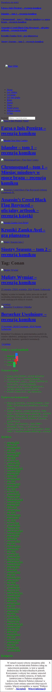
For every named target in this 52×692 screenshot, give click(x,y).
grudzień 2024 (13, 494)
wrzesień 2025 (13, 471)
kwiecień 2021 (13, 608)
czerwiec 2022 (13, 572)
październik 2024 (15, 499)
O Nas (10, 113)
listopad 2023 (13, 528)
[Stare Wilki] (11, 66)
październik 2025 (15, 468)
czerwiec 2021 (13, 603)
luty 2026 (11, 458)
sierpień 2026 (13, 442)
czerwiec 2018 (13, 650)
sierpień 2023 (13, 536)
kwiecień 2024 (13, 515)
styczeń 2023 (13, 554)
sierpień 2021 (13, 598)
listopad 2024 (13, 497)
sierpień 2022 (13, 567)
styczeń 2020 (13, 647)
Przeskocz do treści (10, 2)
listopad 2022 (13, 559)
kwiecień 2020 (13, 639)
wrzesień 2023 (13, 533)
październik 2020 (15, 624)
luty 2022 (11, 582)
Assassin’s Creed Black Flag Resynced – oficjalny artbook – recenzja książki (25, 28)
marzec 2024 (13, 517)
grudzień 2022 (13, 556)
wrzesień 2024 (13, 502)
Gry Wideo (12, 92)
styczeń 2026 (13, 460)
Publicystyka (13, 108)
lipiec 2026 (12, 445)
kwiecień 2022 (13, 577)
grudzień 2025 (13, 463)
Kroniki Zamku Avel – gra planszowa (19, 36)
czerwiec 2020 (13, 634)
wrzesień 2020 (13, 627)
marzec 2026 (13, 455)
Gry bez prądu (13, 97)
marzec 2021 (13, 611)
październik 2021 (15, 593)
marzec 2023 (13, 549)
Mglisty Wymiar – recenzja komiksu (19, 279)
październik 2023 (15, 530)
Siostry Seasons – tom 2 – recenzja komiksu (22, 41)
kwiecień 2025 (13, 484)
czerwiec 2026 (13, 447)
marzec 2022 (13, 580)
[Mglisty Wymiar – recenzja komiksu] (9, 270)
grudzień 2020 (13, 619)
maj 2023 (11, 543)
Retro (9, 100)
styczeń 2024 (13, 523)
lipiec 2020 (12, 632)
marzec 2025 (13, 486)
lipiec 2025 (12, 476)
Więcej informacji (36, 689)
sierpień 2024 (13, 504)
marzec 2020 (13, 642)
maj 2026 (11, 450)
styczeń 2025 (13, 492)
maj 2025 (11, 481)
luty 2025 (11, 489)
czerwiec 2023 (13, 541)
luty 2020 (11, 645)
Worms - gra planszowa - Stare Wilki (23, 423)
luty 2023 (11, 551)
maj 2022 (11, 575)
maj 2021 (11, 606)
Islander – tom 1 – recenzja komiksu (19, 14)
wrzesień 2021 (13, 595)
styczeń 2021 (13, 616)
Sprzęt (10, 102)
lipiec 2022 (12, 569)
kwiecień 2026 (13, 453)
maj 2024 (11, 512)
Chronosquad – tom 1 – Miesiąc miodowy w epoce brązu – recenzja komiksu (25, 20)
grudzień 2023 (13, 525)
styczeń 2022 (13, 585)
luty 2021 (11, 614)
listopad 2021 (13, 590)
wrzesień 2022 (13, 564)
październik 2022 (15, 562)
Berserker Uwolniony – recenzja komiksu (24, 317)
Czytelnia (11, 95)
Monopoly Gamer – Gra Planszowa (23, 426)
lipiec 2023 (12, 538)
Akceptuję (21, 689)
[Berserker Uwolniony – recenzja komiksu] (16, 307)
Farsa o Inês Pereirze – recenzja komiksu (21, 8)
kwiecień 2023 (13, 546)
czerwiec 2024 (13, 510)
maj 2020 (11, 637)
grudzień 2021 (13, 588)
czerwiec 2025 (13, 479)
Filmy (9, 105)
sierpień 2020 (13, 629)
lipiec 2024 (12, 507)
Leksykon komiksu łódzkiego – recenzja (32, 413)
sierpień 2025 (13, 473)
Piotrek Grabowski (41, 289)
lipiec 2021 (12, 601)
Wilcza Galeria (13, 110)
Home (10, 89)
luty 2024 (11, 520)
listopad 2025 (13, 466)
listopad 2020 (13, 621)
